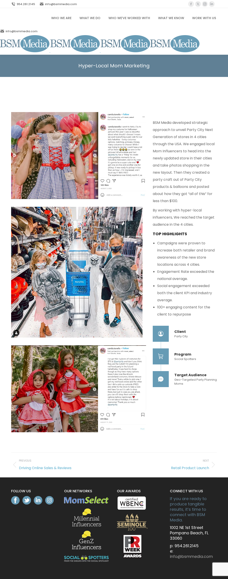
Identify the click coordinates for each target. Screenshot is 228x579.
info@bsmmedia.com (61, 4)
